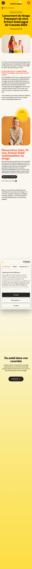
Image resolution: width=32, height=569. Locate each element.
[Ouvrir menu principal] (3, 3)
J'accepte (16, 294)
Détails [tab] (15, 266)
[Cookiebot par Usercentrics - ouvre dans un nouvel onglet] (23, 262)
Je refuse (16, 305)
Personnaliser (15, 300)
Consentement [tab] (6, 266)
